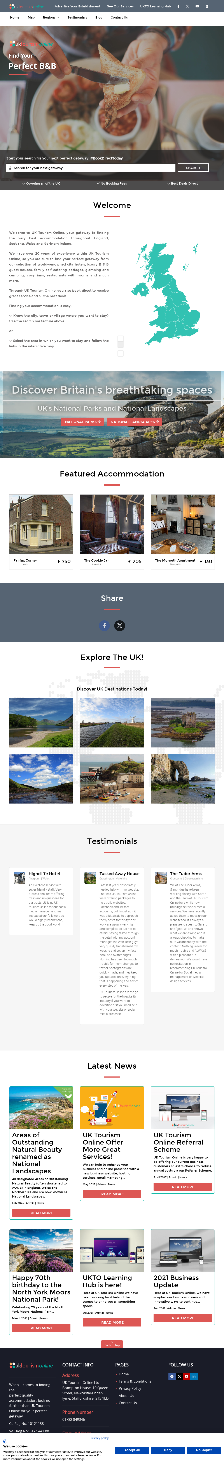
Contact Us (119, 17)
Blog (98, 17)
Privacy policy (100, 1438)
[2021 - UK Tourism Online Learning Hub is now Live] (112, 1250)
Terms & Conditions (135, 1381)
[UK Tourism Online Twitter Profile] (187, 5)
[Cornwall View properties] (183, 779)
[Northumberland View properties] (41, 779)
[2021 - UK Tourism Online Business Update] (183, 1250)
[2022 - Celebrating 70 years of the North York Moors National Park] (41, 1250)
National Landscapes (133, 422)
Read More (42, 1213)
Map (31, 17)
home (14, 17)
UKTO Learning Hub (155, 6)
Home (124, 1374)
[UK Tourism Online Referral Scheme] (183, 1108)
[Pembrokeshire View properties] (112, 779)
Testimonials (77, 17)
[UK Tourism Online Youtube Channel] (197, 5)
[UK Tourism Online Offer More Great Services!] (112, 1108)
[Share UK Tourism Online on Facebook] (104, 625)
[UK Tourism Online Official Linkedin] (194, 1376)
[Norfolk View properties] (112, 722)
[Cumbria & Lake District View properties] (41, 722)
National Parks (81, 422)
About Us (126, 1395)
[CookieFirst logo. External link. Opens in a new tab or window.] (5, 1441)
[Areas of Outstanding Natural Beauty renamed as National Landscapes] (41, 1108)
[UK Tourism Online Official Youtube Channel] (187, 1376)
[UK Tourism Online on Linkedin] (207, 5)
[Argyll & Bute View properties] (183, 722)
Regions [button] (49, 17)
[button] (112, 1344)
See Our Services (120, 6)
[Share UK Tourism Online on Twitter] (119, 625)
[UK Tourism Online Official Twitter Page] (179, 1376)
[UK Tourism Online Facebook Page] (178, 5)
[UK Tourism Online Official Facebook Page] (172, 1376)
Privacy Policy (130, 1388)
